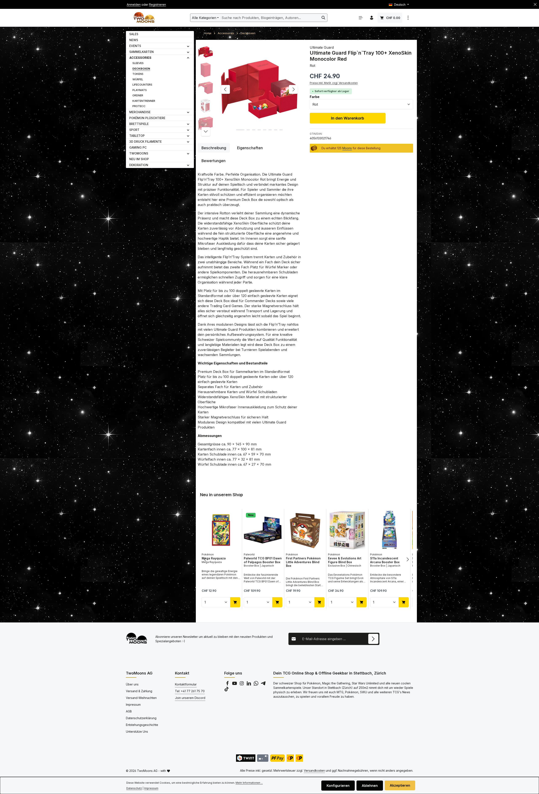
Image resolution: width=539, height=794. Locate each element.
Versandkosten (314, 770)
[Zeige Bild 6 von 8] (270, 129)
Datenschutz (134, 788)
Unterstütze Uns (137, 731)
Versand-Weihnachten (141, 698)
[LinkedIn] (249, 684)
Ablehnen (370, 785)
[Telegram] (263, 684)
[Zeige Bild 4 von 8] (259, 129)
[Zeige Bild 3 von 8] (253, 129)
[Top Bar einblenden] (408, 18)
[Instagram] (242, 684)
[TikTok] (226, 690)
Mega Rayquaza (214, 558)
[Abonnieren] (373, 639)
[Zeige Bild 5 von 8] (264, 129)
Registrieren (157, 4)
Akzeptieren (400, 785)
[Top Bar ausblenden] (535, 4)
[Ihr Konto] (372, 18)
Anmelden (134, 4)
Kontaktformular (186, 684)
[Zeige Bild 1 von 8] (240, 129)
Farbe (314, 96)
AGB (129, 711)
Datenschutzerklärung (141, 718)
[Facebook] (228, 684)
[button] (188, 46)
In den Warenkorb (347, 118)
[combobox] (270, 17)
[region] (249, 89)
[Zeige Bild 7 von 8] (275, 129)
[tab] (214, 148)
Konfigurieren (338, 785)
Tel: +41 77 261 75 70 (190, 691)
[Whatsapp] (256, 684)
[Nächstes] (293, 89)
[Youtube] (235, 684)
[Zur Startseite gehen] (144, 18)
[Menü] (361, 18)
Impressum (133, 704)
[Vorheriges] (225, 89)
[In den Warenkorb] (235, 602)
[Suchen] (323, 17)
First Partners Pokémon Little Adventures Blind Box (303, 561)
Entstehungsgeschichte (142, 725)
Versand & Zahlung (139, 691)
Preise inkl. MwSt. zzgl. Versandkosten (334, 83)
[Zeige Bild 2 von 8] (248, 129)
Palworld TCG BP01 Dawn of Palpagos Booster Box (263, 560)
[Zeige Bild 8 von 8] (281, 129)
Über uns (132, 684)
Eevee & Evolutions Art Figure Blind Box (344, 560)
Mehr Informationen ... (249, 782)
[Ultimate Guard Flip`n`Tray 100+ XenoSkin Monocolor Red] (259, 89)
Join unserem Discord (190, 698)
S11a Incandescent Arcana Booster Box (385, 560)
